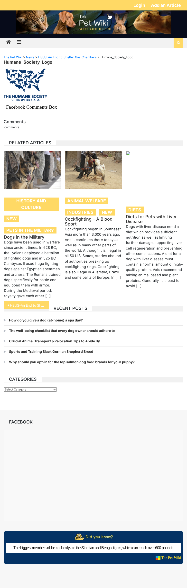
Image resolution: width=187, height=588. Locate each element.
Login (139, 5)
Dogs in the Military (24, 237)
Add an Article (166, 5)
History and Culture (31, 204)
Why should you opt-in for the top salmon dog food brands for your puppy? (72, 362)
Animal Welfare (86, 200)
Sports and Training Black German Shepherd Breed (51, 351)
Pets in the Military (30, 230)
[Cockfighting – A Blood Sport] (93, 170)
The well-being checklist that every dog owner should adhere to (62, 331)
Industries (80, 212)
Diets (134, 209)
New (11, 218)
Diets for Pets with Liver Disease (151, 219)
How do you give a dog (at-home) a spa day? (46, 320)
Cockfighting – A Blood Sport (88, 221)
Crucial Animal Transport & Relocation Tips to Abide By (54, 341)
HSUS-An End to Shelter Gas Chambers (29, 305)
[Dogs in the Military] (32, 170)
